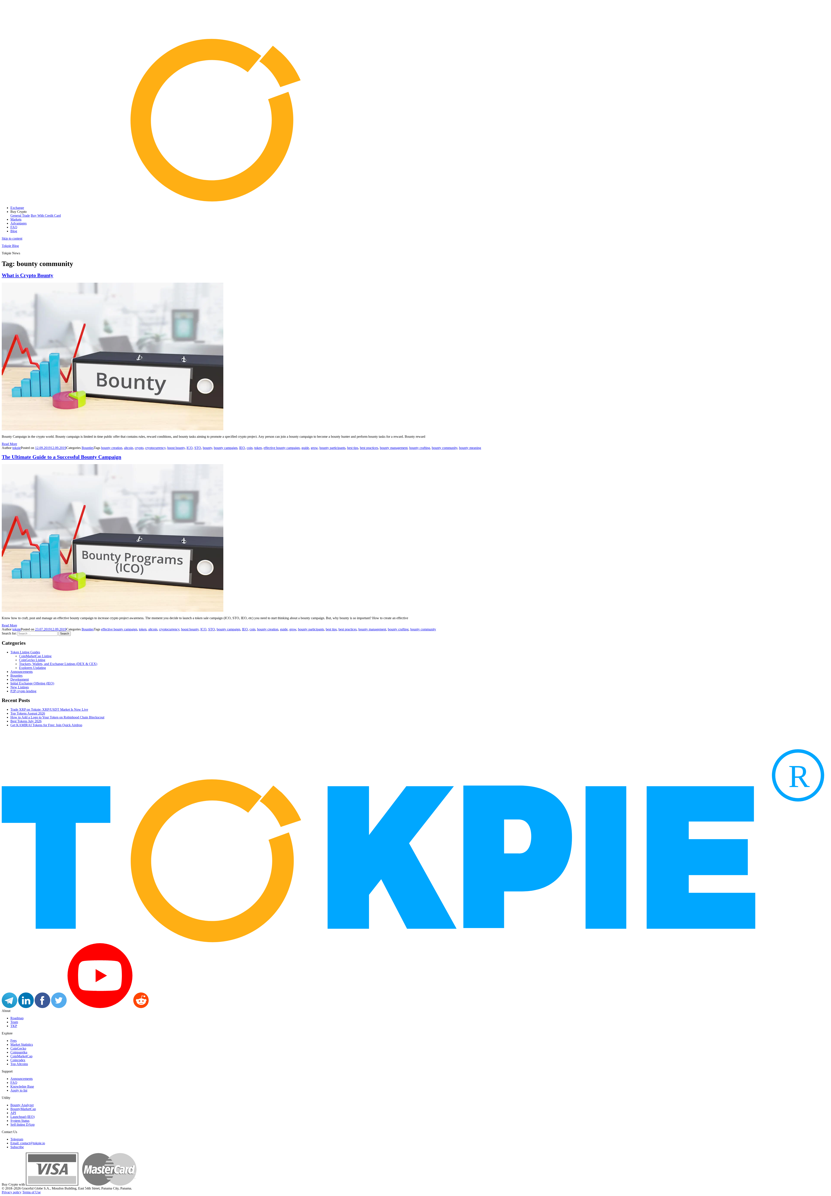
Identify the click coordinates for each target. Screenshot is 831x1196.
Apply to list (18, 1090)
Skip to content (12, 238)
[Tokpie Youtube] (100, 1007)
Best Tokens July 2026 (26, 721)
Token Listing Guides (25, 652)
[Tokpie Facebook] (42, 1007)
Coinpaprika (18, 1052)
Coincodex (17, 1060)
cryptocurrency (155, 448)
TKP (13, 1026)
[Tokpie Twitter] (59, 1007)
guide (305, 448)
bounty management (393, 448)
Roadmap (17, 1018)
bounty (207, 448)
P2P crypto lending (23, 691)
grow (314, 448)
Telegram (16, 1139)
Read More (9, 444)
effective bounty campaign (282, 448)
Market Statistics (21, 1044)
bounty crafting (419, 448)
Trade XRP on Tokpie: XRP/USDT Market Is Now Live (49, 709)
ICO (190, 448)
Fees (13, 1040)
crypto (139, 448)
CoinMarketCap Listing (35, 656)
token (258, 448)
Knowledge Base (22, 1086)
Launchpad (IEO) (22, 1117)
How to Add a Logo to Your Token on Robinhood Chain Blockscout (57, 717)
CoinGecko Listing (32, 660)
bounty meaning (470, 448)
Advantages (18, 223)
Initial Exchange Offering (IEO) (32, 683)
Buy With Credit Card (46, 215)
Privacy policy (11, 1192)
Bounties (88, 448)
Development (19, 679)
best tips (352, 448)
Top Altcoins (19, 1064)
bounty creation (111, 448)
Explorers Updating (32, 668)
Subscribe (17, 1147)
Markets (15, 219)
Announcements (21, 671)
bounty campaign (225, 448)
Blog (13, 231)
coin (250, 448)
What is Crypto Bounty (27, 275)
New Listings (19, 687)
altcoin (128, 448)
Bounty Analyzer (22, 1105)
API (13, 1113)
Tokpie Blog (10, 246)
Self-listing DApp (22, 1124)
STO (197, 448)
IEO (242, 448)
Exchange (17, 208)
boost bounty (176, 448)
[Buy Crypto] (81, 1184)
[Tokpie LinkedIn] (26, 1007)
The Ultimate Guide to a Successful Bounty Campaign (61, 457)
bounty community (444, 448)
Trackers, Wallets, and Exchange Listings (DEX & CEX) (58, 664)
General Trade (20, 215)
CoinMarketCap (21, 1056)
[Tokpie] (415, 200)
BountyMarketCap (23, 1109)
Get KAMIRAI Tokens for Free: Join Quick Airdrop (46, 725)
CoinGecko (18, 1048)
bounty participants (332, 448)
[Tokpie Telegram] (9, 1007)
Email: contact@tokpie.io (27, 1143)
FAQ (13, 227)
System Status (19, 1120)
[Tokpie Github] (157, 1007)
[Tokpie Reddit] (141, 1007)
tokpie (16, 448)
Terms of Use (31, 1192)
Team (14, 1022)
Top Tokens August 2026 (27, 713)
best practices (369, 448)
